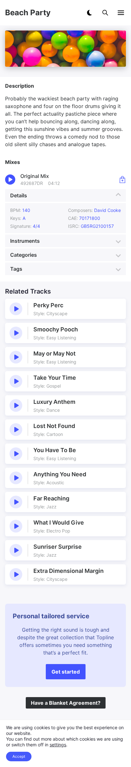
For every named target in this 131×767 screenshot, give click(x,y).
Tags (16, 269)
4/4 (36, 226)
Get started (66, 672)
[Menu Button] (121, 12)
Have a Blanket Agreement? (65, 703)
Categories (23, 255)
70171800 (89, 218)
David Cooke (107, 210)
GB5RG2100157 (97, 226)
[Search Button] (105, 13)
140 (26, 210)
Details (18, 195)
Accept (18, 756)
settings (58, 744)
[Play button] (16, 308)
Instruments (25, 241)
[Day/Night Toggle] (89, 13)
